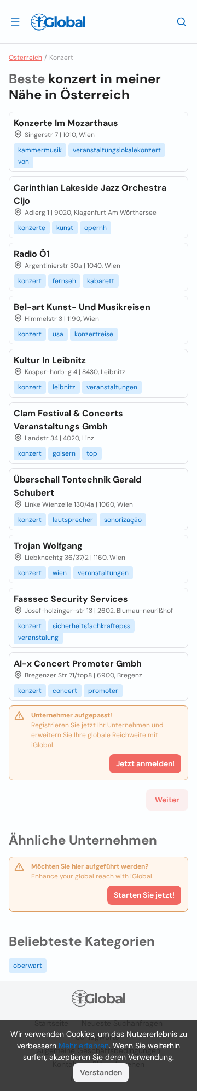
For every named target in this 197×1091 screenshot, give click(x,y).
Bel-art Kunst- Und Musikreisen (82, 307)
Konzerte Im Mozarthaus (66, 123)
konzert (30, 281)
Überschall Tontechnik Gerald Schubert (77, 486)
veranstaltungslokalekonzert (117, 150)
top (91, 453)
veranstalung (38, 637)
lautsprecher (73, 519)
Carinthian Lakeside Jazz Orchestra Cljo (90, 194)
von (23, 161)
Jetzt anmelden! (145, 763)
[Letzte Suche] (182, 21)
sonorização (123, 519)
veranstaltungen (111, 387)
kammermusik (40, 150)
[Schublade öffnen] (15, 21)
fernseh (64, 281)
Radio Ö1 (32, 254)
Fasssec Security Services (71, 599)
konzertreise (93, 334)
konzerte (31, 227)
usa (58, 334)
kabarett (100, 281)
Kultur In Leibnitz (50, 360)
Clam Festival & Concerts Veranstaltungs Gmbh (68, 419)
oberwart (27, 965)
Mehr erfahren (84, 1045)
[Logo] (58, 22)
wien (60, 573)
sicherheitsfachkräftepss (91, 626)
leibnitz (64, 387)
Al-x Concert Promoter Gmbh (78, 663)
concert (65, 690)
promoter (103, 690)
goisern (64, 453)
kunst (64, 227)
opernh (95, 227)
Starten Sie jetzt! (144, 895)
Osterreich (25, 57)
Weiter (167, 800)
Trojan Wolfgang (48, 546)
